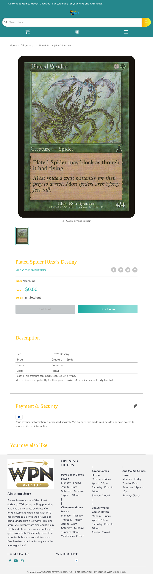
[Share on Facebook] (113, 269)
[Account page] (77, 32)
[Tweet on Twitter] (127, 269)
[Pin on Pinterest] (120, 269)
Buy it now (108, 309)
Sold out (45, 309)
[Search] (146, 22)
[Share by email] (135, 269)
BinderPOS (119, 572)
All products (28, 45)
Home (13, 45)
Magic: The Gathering (30, 270)
